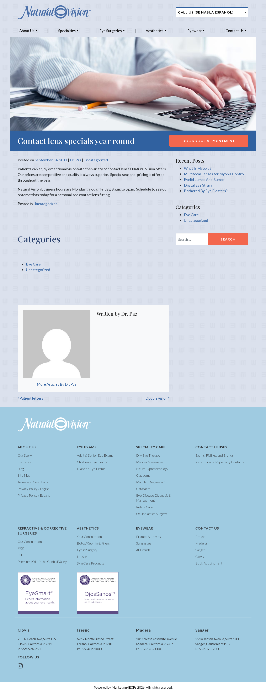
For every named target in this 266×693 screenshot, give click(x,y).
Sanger (200, 550)
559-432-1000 (91, 649)
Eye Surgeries (110, 30)
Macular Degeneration (152, 482)
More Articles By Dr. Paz (56, 384)
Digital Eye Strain (198, 185)
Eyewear (194, 30)
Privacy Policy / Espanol (34, 495)
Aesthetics (154, 30)
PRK (21, 548)
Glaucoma (143, 475)
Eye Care (33, 264)
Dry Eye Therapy (148, 455)
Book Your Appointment (209, 141)
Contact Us (234, 30)
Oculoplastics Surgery (151, 514)
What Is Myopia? (197, 168)
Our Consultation (30, 541)
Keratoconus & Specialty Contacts (219, 462)
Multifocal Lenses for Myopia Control (214, 174)
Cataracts (143, 489)
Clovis (199, 556)
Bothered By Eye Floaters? (206, 190)
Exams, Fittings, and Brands (214, 455)
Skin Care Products (90, 563)
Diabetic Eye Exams (91, 469)
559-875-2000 (209, 649)
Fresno (200, 536)
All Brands (143, 550)
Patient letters (31, 398)
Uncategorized (96, 160)
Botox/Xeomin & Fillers (93, 543)
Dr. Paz (75, 160)
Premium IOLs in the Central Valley (42, 561)
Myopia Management (151, 462)
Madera (201, 543)
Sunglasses (143, 543)
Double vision (156, 398)
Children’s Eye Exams (92, 462)
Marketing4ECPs (124, 687)
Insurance (25, 462)
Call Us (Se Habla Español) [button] (206, 12)
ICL (20, 555)
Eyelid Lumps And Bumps (204, 179)
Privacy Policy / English (33, 489)
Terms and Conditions (33, 482)
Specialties (67, 30)
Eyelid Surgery (87, 550)
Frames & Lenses (148, 536)
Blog (21, 469)
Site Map (24, 475)
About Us (26, 30)
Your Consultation (89, 536)
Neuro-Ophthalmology (152, 469)
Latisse (82, 556)
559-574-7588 (31, 649)
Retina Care (144, 507)
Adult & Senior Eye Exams (95, 455)
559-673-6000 (150, 649)
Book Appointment (208, 563)
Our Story (25, 455)
